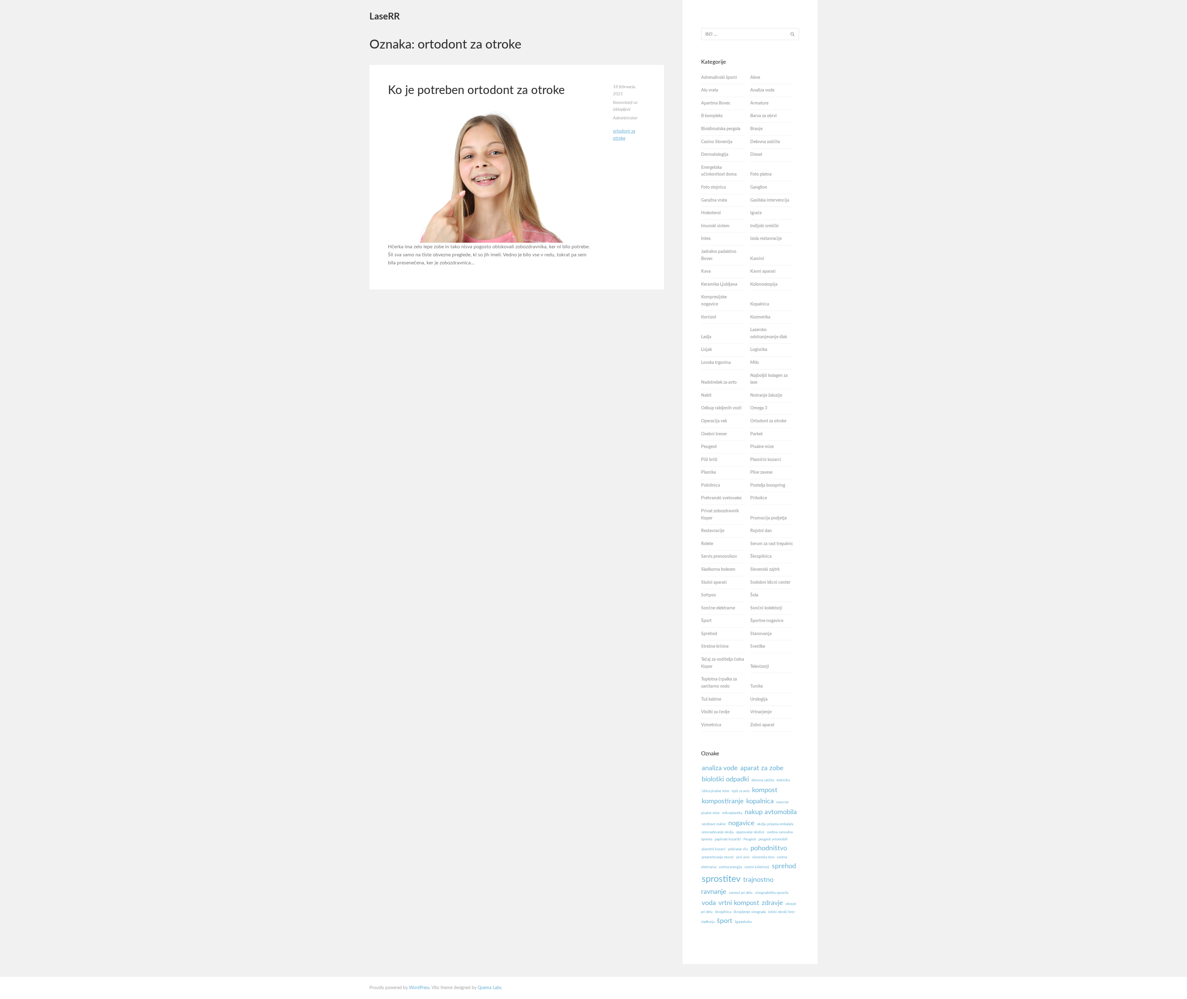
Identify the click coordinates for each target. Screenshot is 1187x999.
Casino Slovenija (716, 142)
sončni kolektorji (756, 867)
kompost (764, 790)
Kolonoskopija (763, 284)
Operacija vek (714, 421)
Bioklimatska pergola (720, 129)
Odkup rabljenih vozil (721, 408)
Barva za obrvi (763, 116)
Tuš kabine (711, 699)
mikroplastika (732, 813)
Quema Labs (489, 988)
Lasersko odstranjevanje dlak (768, 333)
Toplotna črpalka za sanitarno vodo (719, 683)
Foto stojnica (713, 187)
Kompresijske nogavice (714, 300)
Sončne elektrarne (718, 608)
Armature (759, 103)
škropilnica (723, 912)
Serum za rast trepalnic (771, 544)
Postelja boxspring (767, 485)
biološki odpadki (725, 779)
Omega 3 (758, 408)
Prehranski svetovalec (721, 498)
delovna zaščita (762, 780)
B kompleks (712, 116)
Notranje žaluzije (766, 395)
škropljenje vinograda (750, 912)
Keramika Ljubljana (719, 284)
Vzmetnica (711, 725)
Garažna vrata (714, 200)
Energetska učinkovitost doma (719, 171)
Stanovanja (761, 634)
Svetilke (757, 646)
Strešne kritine (715, 646)
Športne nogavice (766, 621)
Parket (756, 434)
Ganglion (758, 187)
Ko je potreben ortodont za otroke (476, 90)
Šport (706, 621)
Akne (755, 77)
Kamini (757, 259)
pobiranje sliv (738, 849)
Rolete (707, 544)
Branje (756, 129)
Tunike (756, 686)
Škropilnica (761, 556)
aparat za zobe (762, 768)
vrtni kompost (738, 902)
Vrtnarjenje (761, 712)
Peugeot (709, 447)
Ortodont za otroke (768, 421)
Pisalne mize (762, 447)
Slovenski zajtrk (765, 569)
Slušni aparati (714, 582)
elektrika (783, 780)
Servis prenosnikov (719, 556)
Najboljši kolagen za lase (769, 379)
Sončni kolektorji (766, 608)
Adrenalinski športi (719, 77)
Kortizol (708, 317)
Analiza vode (762, 90)
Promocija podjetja (768, 518)
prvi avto (743, 857)
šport (724, 920)
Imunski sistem (715, 226)
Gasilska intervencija (769, 200)
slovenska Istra (763, 857)
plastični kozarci (713, 849)
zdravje (772, 902)
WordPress (419, 988)
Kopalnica (759, 304)
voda (709, 902)
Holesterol (711, 213)
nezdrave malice (714, 824)
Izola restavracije (766, 239)
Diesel (756, 154)
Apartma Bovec (715, 103)
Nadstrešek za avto (719, 382)
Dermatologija (714, 154)
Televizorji (759, 666)
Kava (706, 271)
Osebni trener (714, 434)
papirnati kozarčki (728, 839)
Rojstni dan (761, 531)
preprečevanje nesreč (718, 857)
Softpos (708, 595)
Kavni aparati (763, 271)
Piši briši (709, 460)
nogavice (741, 823)
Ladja (706, 337)
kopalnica (760, 801)
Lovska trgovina (716, 363)
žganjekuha (743, 922)
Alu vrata (709, 90)
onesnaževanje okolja (718, 832)
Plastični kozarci (765, 460)
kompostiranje (723, 801)
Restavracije (712, 531)
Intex (706, 239)
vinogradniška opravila (771, 892)
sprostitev (721, 879)
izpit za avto (741, 791)
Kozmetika (760, 317)
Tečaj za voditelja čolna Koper (722, 663)
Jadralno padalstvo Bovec (718, 255)
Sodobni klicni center (770, 582)
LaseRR (384, 16)
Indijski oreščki (764, 226)
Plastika (708, 472)
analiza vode (720, 768)
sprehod (784, 866)
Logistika (758, 350)
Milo (754, 363)
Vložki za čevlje (715, 712)
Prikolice (758, 498)
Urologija (759, 699)
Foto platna (761, 174)
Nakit (706, 395)
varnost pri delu (740, 892)
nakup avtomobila (771, 812)
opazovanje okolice (750, 832)
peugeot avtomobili (773, 839)
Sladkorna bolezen (718, 569)
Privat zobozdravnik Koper (720, 514)
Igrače (756, 213)
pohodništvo (769, 848)
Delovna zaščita (765, 142)
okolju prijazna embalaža (775, 824)
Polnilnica (710, 485)
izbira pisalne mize (715, 791)
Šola (754, 595)
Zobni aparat (762, 725)
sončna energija (730, 867)
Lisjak (706, 350)
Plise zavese (761, 472)
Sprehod (709, 634)
